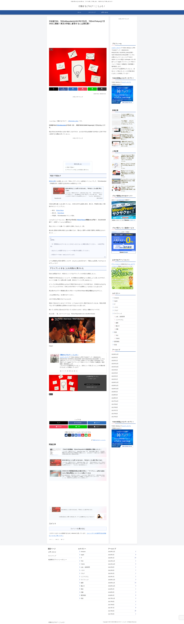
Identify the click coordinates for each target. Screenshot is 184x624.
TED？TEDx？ (70, 167)
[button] (102, 89)
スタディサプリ (64, 357)
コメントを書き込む (77, 528)
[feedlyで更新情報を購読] (74, 371)
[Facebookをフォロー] (65, 371)
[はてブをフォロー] (67, 371)
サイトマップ (52, 556)
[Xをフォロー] (63, 371)
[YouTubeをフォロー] (72, 371)
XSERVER (121, 200)
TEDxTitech (60, 213)
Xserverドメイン (116, 232)
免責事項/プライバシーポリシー (57, 559)
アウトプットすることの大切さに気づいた (78, 169)
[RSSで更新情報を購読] (77, 371)
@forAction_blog (73, 121)
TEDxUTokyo (60, 210)
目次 (75, 164)
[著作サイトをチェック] (61, 371)
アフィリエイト (116, 264)
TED (51, 394)
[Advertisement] (78, 36)
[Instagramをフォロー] (70, 371)
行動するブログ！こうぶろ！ (69, 355)
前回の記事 (52, 181)
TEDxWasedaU (61, 125)
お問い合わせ (52, 552)
